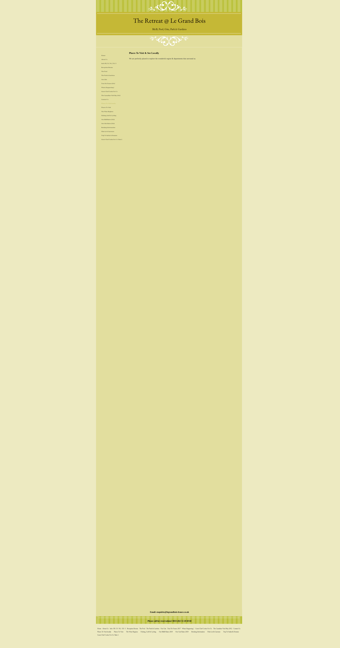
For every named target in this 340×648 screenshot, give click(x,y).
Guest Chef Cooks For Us (109, 91)
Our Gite (104, 80)
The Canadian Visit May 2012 (110, 95)
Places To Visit (106, 107)
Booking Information (108, 127)
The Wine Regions (107, 112)
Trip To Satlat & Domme (109, 135)
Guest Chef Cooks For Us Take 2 (111, 139)
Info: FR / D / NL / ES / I (108, 63)
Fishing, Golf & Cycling (108, 116)
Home (103, 55)
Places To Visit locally (108, 103)
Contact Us (105, 99)
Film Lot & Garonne (107, 131)
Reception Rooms (107, 67)
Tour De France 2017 (108, 84)
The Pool (104, 71)
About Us (104, 59)
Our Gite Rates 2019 (107, 123)
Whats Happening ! (107, 87)
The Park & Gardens (108, 75)
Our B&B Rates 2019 (107, 120)
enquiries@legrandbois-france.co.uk (172, 612)
